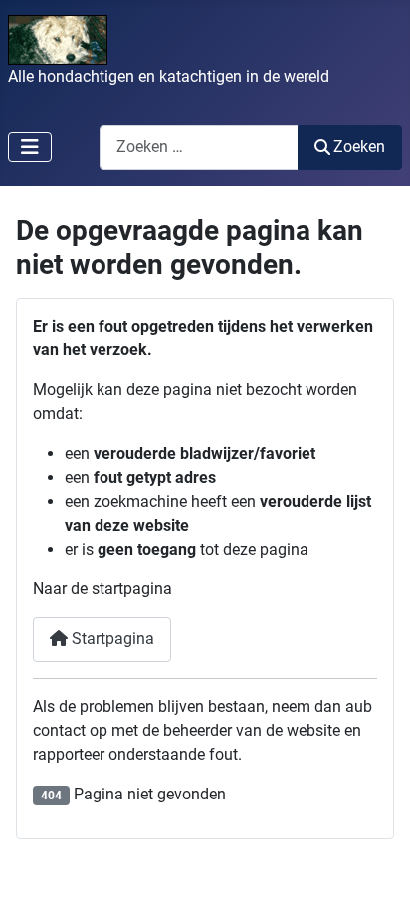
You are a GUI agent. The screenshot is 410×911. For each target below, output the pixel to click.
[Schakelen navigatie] (30, 147)
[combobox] (199, 147)
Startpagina (111, 638)
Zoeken (359, 146)
